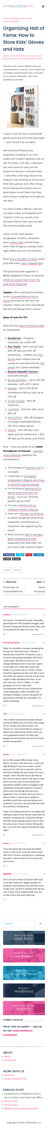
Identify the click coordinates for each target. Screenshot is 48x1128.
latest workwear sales (31, 325)
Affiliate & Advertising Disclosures (21, 1108)
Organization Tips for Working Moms (22, 59)
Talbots (12, 430)
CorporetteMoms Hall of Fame (25, 56)
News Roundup (39, 587)
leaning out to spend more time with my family (24, 492)
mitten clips (16, 242)
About (7, 1056)
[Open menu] (43, 6)
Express (12, 388)
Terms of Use (10, 1101)
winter (17, 570)
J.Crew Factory (16, 401)
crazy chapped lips (31, 263)
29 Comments (13, 21)
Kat (7, 18)
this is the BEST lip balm (24, 259)
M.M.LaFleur (15, 417)
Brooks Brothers (17, 380)
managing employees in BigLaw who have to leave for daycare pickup (26, 480)
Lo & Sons (13, 409)
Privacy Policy (11, 1105)
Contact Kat (10, 1060)
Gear (5, 56)
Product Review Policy (15, 1079)
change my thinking (31, 513)
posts (7, 570)
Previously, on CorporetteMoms (13, 587)
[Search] (40, 923)
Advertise (9, 1075)
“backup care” (33, 467)
